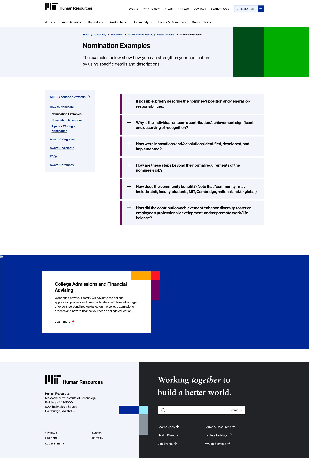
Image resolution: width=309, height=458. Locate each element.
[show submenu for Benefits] (102, 22)
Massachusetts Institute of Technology (70, 398)
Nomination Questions (67, 120)
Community (141, 22)
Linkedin (51, 438)
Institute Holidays (216, 435)
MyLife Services (215, 444)
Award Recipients (62, 148)
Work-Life (116, 22)
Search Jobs (220, 8)
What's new (151, 8)
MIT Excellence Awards (140, 34)
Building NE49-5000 (59, 402)
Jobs (48, 22)
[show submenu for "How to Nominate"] (87, 106)
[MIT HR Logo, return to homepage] (74, 379)
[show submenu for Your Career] (81, 22)
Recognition (117, 34)
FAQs (53, 156)
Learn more (62, 321)
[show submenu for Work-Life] (125, 22)
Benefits (94, 22)
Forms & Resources (172, 22)
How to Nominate (166, 34)
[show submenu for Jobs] (54, 22)
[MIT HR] (68, 6)
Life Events (165, 444)
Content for (200, 22)
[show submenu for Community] (151, 22)
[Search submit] (261, 8)
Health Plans (166, 435)
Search (234, 410)
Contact (200, 8)
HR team (183, 8)
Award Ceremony (62, 165)
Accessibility (55, 443)
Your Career (69, 22)
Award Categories (62, 139)
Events (134, 8)
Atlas (169, 8)
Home (86, 34)
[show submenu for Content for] (211, 22)
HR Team (97, 438)
